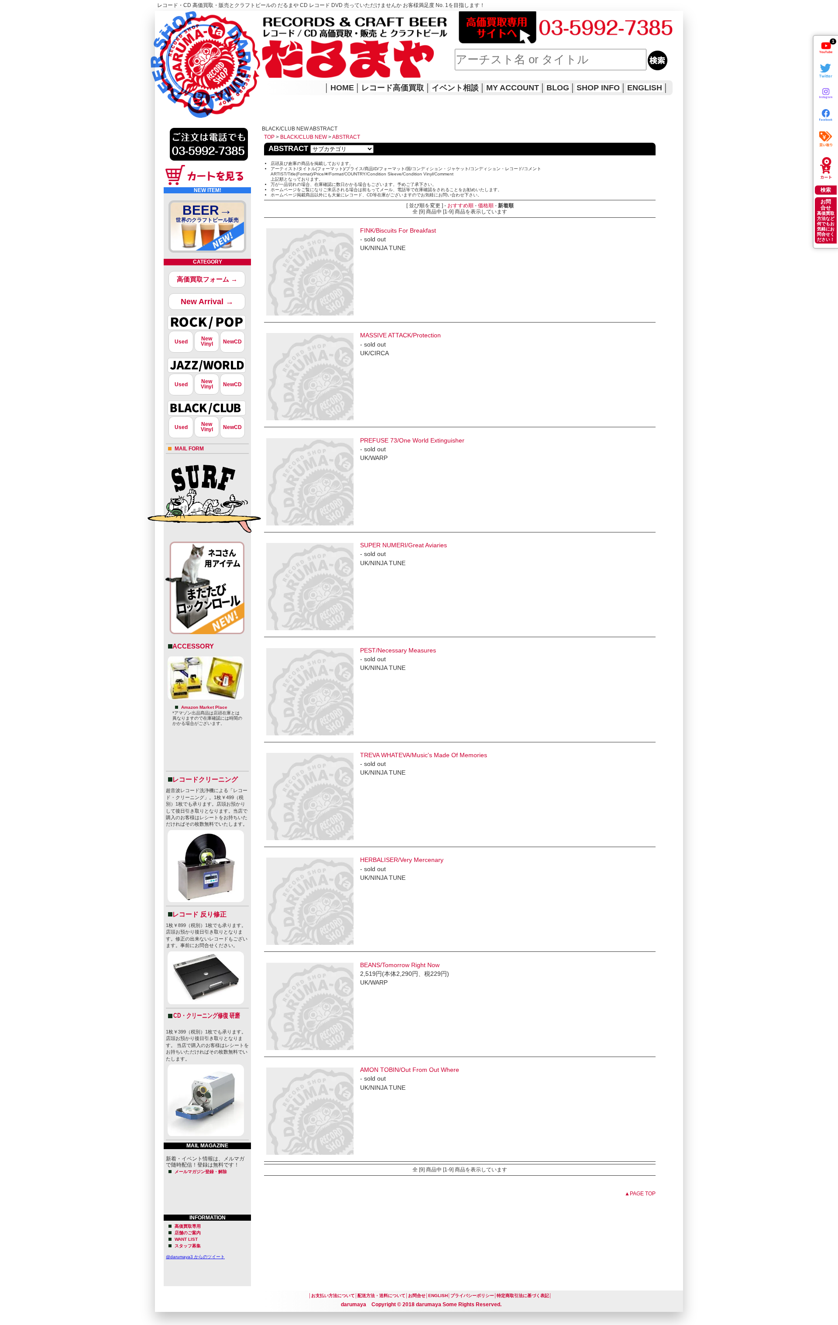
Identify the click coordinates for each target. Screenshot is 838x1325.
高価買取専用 (188, 1226)
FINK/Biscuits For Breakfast (398, 230)
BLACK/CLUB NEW (303, 137)
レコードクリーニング (205, 779)
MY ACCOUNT (512, 87)
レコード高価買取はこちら (190, 18)
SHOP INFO (598, 87)
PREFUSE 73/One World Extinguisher (412, 440)
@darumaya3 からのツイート (195, 1256)
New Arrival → (207, 301)
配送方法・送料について (381, 1295)
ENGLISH (644, 87)
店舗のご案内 (188, 1232)
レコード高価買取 (392, 87)
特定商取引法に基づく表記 (523, 1295)
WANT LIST (186, 1239)
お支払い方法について (333, 1295)
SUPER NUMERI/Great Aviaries (403, 545)
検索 (826, 190)
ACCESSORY (193, 646)
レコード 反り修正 (199, 914)
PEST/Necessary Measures (398, 650)
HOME (167, 52)
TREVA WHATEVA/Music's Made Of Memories (423, 755)
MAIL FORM (189, 449)
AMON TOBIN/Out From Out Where (409, 1069)
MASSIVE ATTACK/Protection (400, 335)
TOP (269, 137)
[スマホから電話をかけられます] (208, 163)
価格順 (486, 206)
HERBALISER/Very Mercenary (401, 859)
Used (181, 342)
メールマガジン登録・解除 (201, 1171)
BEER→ (207, 213)
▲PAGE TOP (640, 1194)
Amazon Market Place (204, 707)
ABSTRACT (346, 137)
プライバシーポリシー (472, 1295)
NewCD (232, 342)
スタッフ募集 (188, 1245)
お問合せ (417, 1295)
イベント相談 (455, 87)
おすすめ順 (460, 206)
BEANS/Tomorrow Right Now (400, 964)
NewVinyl (207, 341)
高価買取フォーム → (207, 279)
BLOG (557, 87)
